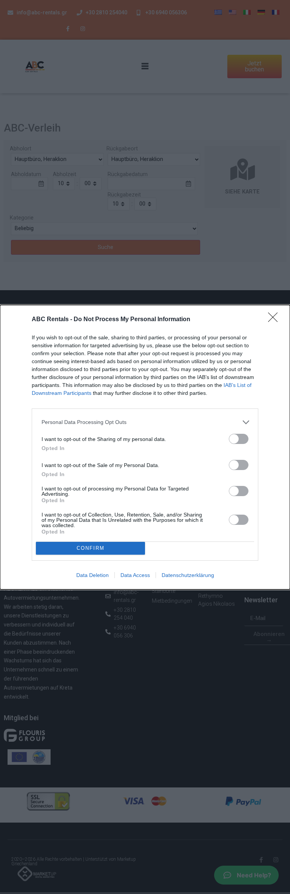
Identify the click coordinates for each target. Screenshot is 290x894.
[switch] (238, 439)
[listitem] (145, 422)
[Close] (275, 319)
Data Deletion (92, 575)
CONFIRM (91, 548)
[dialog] (145, 447)
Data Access (135, 575)
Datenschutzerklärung (188, 575)
